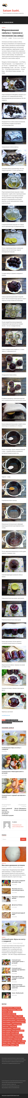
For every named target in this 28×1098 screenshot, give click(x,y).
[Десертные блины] (6, 910)
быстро (14, 1041)
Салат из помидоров (7, 1024)
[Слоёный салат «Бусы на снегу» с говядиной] (14, 746)
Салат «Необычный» (18, 993)
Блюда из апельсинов (8, 1007)
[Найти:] (14, 839)
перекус (13, 1043)
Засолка (8, 720)
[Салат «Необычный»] (6, 998)
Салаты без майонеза (17, 1034)
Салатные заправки (7, 1028)
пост (17, 1043)
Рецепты (20, 1016)
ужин (17, 1045)
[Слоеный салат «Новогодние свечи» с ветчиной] (14, 770)
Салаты (3, 27)
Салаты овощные (19, 1036)
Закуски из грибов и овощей (9, 1013)
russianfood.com (6, 715)
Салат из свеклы (18, 721)
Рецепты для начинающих (9, 1018)
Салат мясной (13, 1026)
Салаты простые (18, 1039)
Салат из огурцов (6, 1022)
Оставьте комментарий (18, 38)
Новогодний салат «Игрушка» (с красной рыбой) (18, 978)
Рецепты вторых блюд (7, 721)
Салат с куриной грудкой (18, 1030)
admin (10, 38)
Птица (15, 1016)
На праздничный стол (7, 1016)
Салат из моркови (21, 1020)
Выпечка (5, 1011)
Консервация (14, 720)
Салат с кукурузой (7, 1030)
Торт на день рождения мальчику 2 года (18, 881)
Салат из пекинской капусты (18, 1022)
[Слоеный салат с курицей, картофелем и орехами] (14, 793)
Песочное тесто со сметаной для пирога (18, 889)
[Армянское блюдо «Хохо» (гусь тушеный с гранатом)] (6, 989)
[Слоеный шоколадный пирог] (6, 918)
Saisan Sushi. (11, 10)
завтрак (23, 1041)
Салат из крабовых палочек (9, 1020)
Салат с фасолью (6, 1034)
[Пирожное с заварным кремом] (6, 901)
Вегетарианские (12, 1009)
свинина (12, 1045)
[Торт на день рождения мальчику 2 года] (6, 885)
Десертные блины (17, 905)
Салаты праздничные (7, 1039)
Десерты (4, 863)
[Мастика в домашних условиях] (14, 862)
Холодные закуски (6, 722)
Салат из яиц (5, 1026)
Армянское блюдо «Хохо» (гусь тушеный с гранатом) (18, 986)
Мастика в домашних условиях (13, 865)
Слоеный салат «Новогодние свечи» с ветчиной (18, 961)
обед (8, 1043)
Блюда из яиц (17, 1007)
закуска (4, 1043)
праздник (22, 1043)
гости (19, 1041)
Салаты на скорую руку (8, 1036)
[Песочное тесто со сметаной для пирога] (6, 893)
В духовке (5, 1009)
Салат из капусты (20, 1018)
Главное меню (8, 22)
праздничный (6, 1045)
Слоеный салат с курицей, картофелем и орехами (18, 970)
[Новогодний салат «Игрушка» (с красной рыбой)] (6, 981)
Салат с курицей (6, 1032)
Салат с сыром (14, 1032)
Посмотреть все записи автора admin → (17, 826)
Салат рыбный (16, 1028)
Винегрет (19, 1009)
